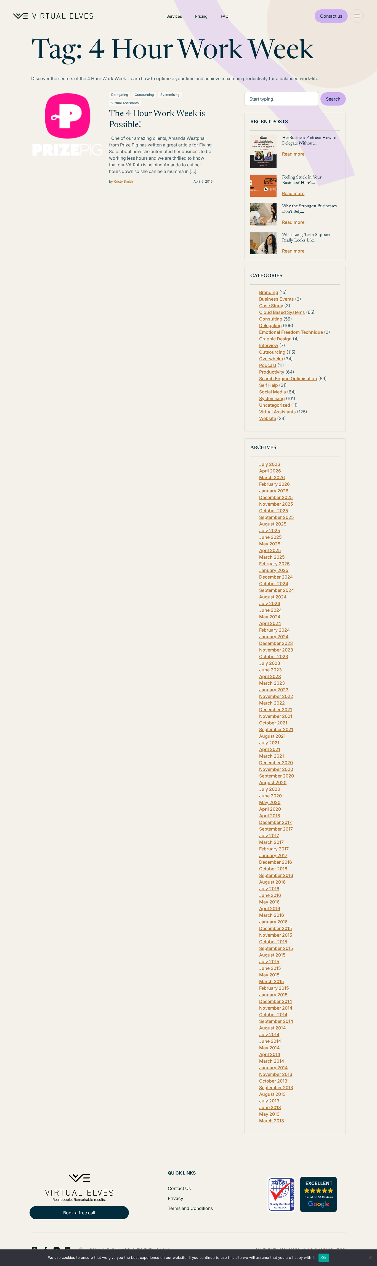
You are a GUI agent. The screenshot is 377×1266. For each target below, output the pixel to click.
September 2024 (276, 590)
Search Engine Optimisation (288, 378)
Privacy (175, 1198)
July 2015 (269, 961)
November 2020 (276, 769)
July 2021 (269, 742)
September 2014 (276, 1021)
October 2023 (273, 656)
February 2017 (274, 849)
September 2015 (276, 948)
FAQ (225, 16)
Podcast (267, 365)
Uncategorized (274, 405)
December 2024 (276, 577)
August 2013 (272, 1094)
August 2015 (272, 955)
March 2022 (272, 703)
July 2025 (269, 530)
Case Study (271, 305)
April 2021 (269, 749)
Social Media (272, 392)
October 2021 (273, 723)
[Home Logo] (53, 16)
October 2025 (273, 510)
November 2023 (276, 650)
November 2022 (276, 696)
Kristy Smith (123, 181)
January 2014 (273, 1067)
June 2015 (270, 968)
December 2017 (275, 822)
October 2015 (273, 941)
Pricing (201, 16)
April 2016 (269, 908)
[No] (370, 1257)
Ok (323, 1257)
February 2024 (274, 630)
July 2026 (269, 464)
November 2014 (275, 1008)
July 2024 (269, 603)
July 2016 (269, 888)
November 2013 (275, 1074)
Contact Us (179, 1188)
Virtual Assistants (125, 103)
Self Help (268, 385)
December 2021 (275, 709)
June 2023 (270, 670)
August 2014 (272, 1028)
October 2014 (273, 1014)
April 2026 (270, 471)
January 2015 (273, 994)
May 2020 (269, 802)
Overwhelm (271, 358)
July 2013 (269, 1101)
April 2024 (270, 623)
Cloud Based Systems (282, 312)
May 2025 (269, 544)
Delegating (119, 95)
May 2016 (269, 902)
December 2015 (275, 928)
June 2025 (270, 537)
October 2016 (273, 868)
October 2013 (273, 1081)
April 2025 (270, 550)
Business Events (276, 299)
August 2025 (272, 524)
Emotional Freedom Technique (291, 332)
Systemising (169, 95)
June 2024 (270, 610)
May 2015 (269, 975)
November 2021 (275, 716)
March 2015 (271, 981)
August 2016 (272, 882)
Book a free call (79, 1212)
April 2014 (269, 1054)
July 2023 (269, 663)
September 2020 (276, 776)
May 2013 (269, 1114)
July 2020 (269, 789)
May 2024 (269, 616)
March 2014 (271, 1061)
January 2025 (273, 570)
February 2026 (274, 484)
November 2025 (276, 504)
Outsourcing (144, 95)
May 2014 (269, 1047)
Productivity (271, 372)
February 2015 (274, 988)
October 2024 (273, 583)
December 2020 (276, 762)
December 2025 (276, 497)
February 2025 (274, 563)
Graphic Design (275, 339)
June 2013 (270, 1107)
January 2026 (273, 490)
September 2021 (276, 729)
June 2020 (270, 796)
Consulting (270, 319)
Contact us (331, 16)
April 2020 (270, 809)
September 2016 (276, 875)
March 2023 (272, 683)
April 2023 (270, 676)
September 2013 (276, 1087)
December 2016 (275, 862)
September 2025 (276, 517)
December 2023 (276, 643)
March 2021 (271, 756)
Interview (268, 345)
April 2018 (269, 815)
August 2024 (272, 597)
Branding (268, 292)
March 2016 (271, 915)
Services (174, 16)
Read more (293, 154)
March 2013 (271, 1120)
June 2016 (270, 895)
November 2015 (275, 935)
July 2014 (269, 1034)
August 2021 (272, 736)
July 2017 (269, 835)
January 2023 (273, 689)
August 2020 (272, 782)
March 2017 (271, 842)
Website (267, 418)
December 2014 (275, 1001)
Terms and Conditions (190, 1208)
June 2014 (270, 1041)
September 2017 (276, 829)
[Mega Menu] (357, 16)
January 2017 (273, 855)
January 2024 (273, 636)
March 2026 (272, 477)
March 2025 (272, 557)
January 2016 (273, 921)
